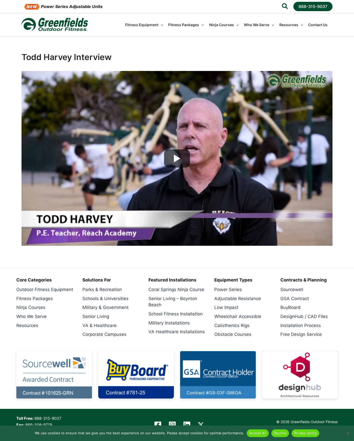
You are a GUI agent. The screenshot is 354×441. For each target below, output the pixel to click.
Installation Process (300, 325)
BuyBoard (290, 307)
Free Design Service (301, 334)
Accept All (257, 433)
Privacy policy (305, 433)
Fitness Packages (34, 298)
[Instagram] (172, 425)
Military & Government (105, 307)
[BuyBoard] (136, 375)
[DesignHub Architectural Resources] (300, 375)
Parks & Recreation (102, 289)
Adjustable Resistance (237, 298)
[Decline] (347, 433)
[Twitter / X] (200, 425)
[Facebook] (158, 425)
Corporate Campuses (104, 334)
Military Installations (169, 323)
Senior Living (95, 316)
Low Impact (226, 307)
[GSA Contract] (218, 375)
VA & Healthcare (99, 325)
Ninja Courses (30, 307)
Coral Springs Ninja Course (176, 289)
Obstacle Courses (232, 334)
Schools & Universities (105, 298)
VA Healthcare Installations (176, 331)
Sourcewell (291, 289)
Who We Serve (31, 316)
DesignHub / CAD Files (304, 316)
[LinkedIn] (187, 425)
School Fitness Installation (175, 313)
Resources (27, 325)
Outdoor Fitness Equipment (44, 289)
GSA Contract (294, 298)
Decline (280, 433)
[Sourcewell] (54, 375)
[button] (285, 7)
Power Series (228, 289)
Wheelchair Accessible (237, 316)
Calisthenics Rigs (232, 325)
